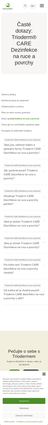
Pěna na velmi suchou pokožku (15, 112)
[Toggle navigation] (42, 6)
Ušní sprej (34, 124)
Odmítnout (24, 408)
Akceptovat (24, 401)
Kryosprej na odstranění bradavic (16, 131)
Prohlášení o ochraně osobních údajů (29, 421)
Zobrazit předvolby (24, 415)
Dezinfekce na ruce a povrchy (25, 118)
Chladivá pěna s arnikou (12, 106)
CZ (32, 6)
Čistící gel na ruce (9, 124)
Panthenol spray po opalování (15, 100)
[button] (44, 374)
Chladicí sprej (24, 124)
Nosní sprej (6, 118)
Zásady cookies (9, 421)
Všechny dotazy (8, 94)
